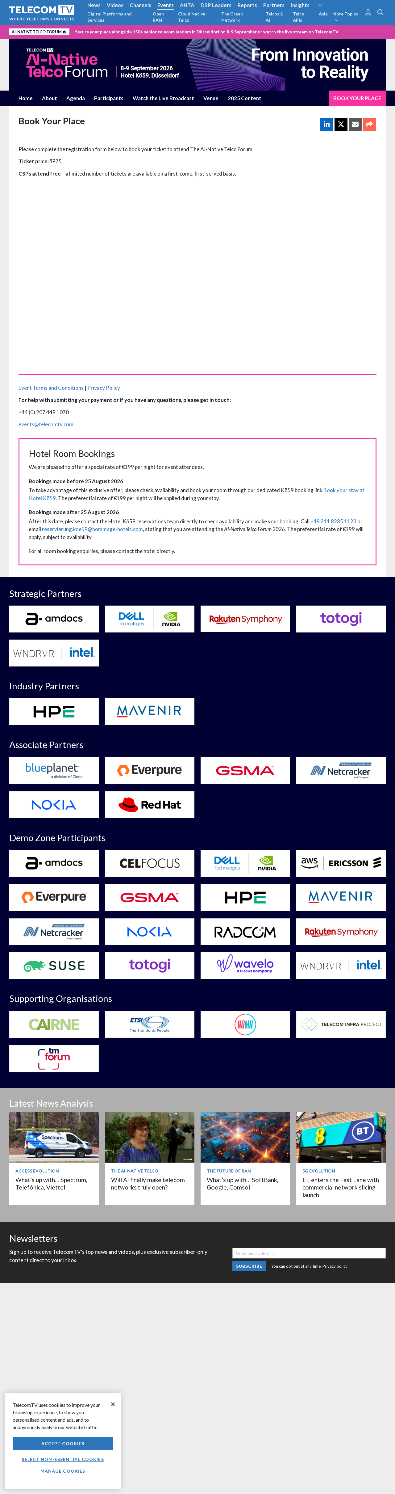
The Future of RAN (229, 1170)
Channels (140, 5)
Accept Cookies (63, 1443)
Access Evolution (37, 1170)
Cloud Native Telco (191, 17)
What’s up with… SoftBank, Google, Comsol (242, 1183)
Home (26, 98)
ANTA (187, 5)
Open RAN (158, 17)
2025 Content (244, 98)
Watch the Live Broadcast (163, 98)
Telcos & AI (275, 17)
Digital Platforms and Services (109, 17)
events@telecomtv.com (46, 424)
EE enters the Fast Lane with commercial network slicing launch (340, 1187)
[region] (63, 1441)
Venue (210, 98)
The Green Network (232, 17)
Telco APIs (298, 17)
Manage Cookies (62, 1471)
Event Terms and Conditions (51, 388)
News (94, 5)
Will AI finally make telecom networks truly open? (148, 1183)
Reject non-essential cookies (63, 1459)
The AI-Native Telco (134, 1170)
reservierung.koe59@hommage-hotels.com (92, 529)
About (49, 98)
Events (165, 5)
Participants (108, 98)
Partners (274, 5)
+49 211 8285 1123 (333, 521)
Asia (323, 13)
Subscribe (249, 1266)
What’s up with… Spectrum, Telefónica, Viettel (51, 1183)
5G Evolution (318, 1170)
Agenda (75, 98)
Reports (247, 5)
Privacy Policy (103, 388)
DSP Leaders (216, 5)
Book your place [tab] (357, 98)
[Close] (113, 1404)
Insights (300, 5)
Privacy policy (334, 1266)
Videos (115, 5)
